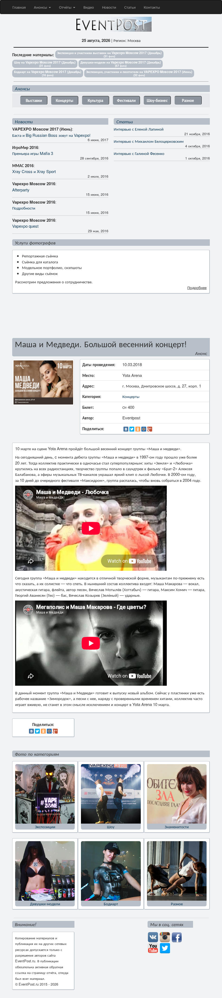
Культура (95, 100)
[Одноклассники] (137, 429)
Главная (19, 7)
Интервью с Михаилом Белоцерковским (149, 141)
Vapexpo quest (25, 226)
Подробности (23, 208)
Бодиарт (111, 903)
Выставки (34, 100)
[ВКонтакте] (125, 429)
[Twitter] (131, 429)
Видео (88, 7)
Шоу (111, 826)
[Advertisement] (111, 317)
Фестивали (126, 100)
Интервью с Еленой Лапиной (139, 129)
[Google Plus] (149, 429)
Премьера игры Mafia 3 (32, 153)
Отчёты (66, 7)
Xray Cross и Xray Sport (34, 171)
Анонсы (41, 7)
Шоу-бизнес (157, 100)
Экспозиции (45, 826)
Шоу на (45, 64)
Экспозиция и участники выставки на (109, 54)
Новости (109, 7)
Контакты (152, 7)
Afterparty (21, 190)
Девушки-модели (45, 903)
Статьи (130, 7)
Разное (188, 100)
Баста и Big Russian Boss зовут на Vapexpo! (51, 135)
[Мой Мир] (143, 429)
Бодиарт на (47, 73)
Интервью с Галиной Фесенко (139, 153)
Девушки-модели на (120, 64)
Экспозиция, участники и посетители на (139, 73)
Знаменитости (177, 826)
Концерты (64, 100)
